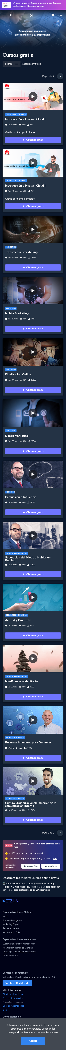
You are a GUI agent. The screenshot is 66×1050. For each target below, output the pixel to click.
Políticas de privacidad (13, 998)
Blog (5, 1010)
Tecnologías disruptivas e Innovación (19, 951)
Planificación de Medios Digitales (18, 947)
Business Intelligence (12, 920)
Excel (5, 916)
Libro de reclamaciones (13, 1005)
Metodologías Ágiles (12, 932)
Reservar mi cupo (35, 6)
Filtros (8, 64)
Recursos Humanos (11, 928)
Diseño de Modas (11, 955)
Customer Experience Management (19, 943)
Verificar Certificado (17, 983)
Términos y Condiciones (13, 994)
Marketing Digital (11, 924)
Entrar (60, 15)
